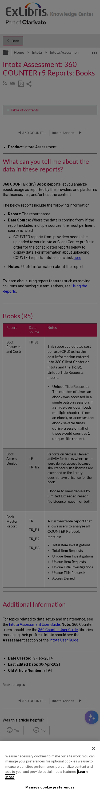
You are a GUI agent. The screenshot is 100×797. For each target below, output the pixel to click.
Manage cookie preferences (49, 787)
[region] (50, 769)
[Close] (93, 748)
